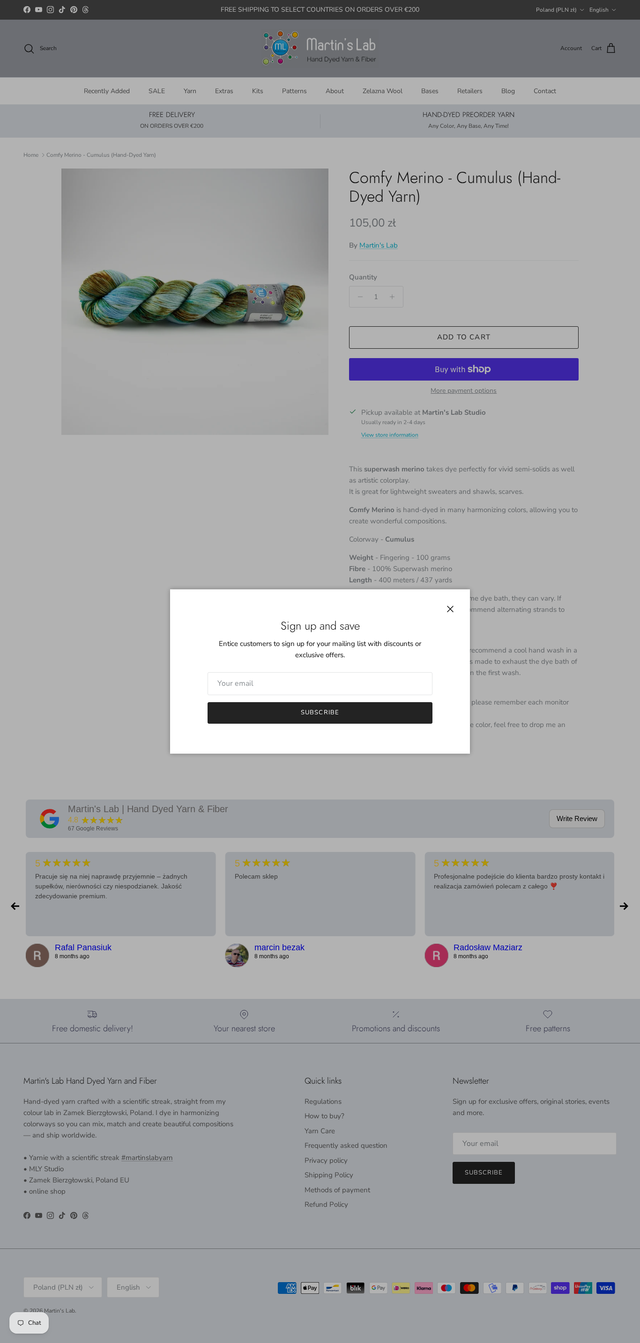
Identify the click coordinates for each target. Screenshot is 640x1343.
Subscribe (320, 712)
